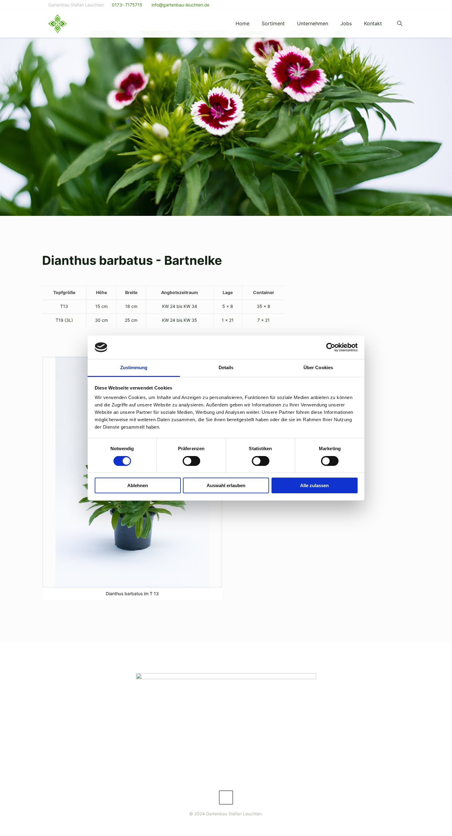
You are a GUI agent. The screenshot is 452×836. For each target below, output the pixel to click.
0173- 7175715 (127, 4)
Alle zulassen (314, 485)
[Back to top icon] (226, 797)
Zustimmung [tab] (134, 367)
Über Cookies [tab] (318, 367)
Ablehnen (137, 485)
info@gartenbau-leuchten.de (179, 4)
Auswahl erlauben (226, 485)
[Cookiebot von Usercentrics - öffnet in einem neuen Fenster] (331, 347)
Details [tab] (226, 367)
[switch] (191, 461)
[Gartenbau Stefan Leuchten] (57, 23)
